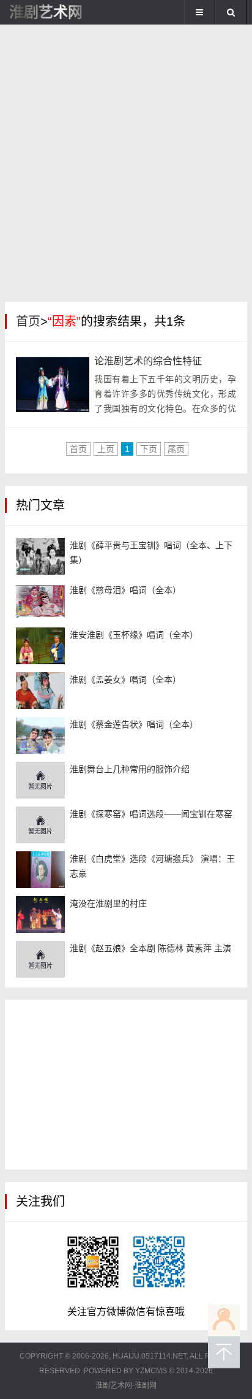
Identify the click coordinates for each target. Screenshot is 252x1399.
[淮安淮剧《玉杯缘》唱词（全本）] (40, 645)
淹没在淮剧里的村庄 (108, 903)
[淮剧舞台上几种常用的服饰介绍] (40, 780)
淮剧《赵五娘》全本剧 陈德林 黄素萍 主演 (150, 948)
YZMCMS (151, 1370)
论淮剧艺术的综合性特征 (148, 361)
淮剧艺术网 (46, 12)
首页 (28, 321)
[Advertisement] (126, 166)
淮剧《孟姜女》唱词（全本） (125, 679)
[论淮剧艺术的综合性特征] (52, 384)
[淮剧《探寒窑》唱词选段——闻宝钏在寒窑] (40, 825)
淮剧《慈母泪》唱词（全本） (125, 590)
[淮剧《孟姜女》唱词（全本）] (40, 690)
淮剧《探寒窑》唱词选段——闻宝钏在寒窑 (151, 814)
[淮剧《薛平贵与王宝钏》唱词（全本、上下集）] (40, 556)
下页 (148, 449)
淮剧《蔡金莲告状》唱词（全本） (134, 724)
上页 (105, 449)
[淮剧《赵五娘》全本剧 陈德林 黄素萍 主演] (40, 959)
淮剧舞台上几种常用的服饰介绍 (130, 769)
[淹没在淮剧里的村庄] (40, 914)
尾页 (176, 449)
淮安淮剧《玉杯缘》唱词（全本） (134, 635)
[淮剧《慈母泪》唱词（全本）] (40, 601)
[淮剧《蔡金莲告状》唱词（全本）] (40, 735)
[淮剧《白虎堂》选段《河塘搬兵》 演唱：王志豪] (40, 869)
